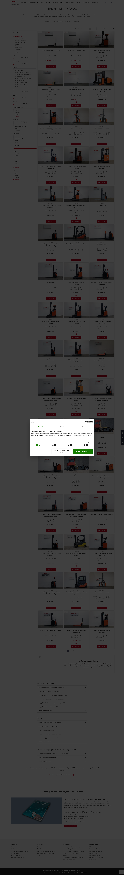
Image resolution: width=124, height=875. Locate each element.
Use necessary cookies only (62, 451)
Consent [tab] (40, 426)
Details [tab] (62, 426)
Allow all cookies (82, 451)
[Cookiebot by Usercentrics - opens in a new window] (86, 422)
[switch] (52, 445)
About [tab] (83, 426)
